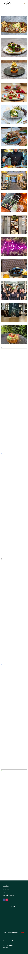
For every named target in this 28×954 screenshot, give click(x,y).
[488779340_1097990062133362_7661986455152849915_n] (14, 299)
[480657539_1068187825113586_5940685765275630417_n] (14, 57)
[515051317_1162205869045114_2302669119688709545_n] (14, 348)
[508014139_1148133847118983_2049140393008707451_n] (14, 277)
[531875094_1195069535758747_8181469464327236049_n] (14, 559)
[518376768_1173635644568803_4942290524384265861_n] (14, 211)
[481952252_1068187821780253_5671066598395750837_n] (14, 145)
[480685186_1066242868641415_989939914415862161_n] (14, 189)
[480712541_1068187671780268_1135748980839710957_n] (14, 79)
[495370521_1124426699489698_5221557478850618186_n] (14, 255)
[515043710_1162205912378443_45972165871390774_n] (14, 343)
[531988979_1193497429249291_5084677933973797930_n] (14, 665)
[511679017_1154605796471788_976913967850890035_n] (14, 321)
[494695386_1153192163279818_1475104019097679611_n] (14, 770)
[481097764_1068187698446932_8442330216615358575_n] (14, 101)
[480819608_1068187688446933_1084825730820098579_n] (14, 123)
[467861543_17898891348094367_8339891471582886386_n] (14, 167)
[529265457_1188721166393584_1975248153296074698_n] (14, 453)
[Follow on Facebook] (4, 900)
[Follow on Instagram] (7, 900)
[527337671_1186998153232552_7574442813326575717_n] (14, 233)
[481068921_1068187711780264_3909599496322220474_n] (14, 35)
